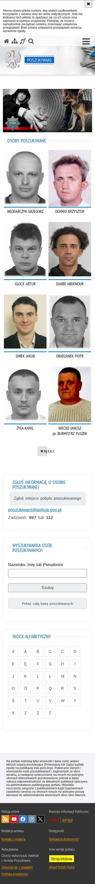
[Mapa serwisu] (15, 41)
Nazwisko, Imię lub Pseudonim (35, 565)
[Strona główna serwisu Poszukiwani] (6, 41)
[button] (86, 42)
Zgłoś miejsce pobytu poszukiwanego (47, 498)
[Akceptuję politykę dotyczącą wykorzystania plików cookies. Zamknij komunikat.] (88, 4)
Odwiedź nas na (14, 819)
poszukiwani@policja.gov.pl (34, 509)
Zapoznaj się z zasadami (17, 867)
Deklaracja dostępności (64, 839)
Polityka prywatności (14, 873)
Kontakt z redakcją (13, 839)
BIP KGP (67, 820)
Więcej (47, 451)
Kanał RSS (5, 819)
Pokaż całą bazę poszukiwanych (47, 603)
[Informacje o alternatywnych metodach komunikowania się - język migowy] (23, 41)
